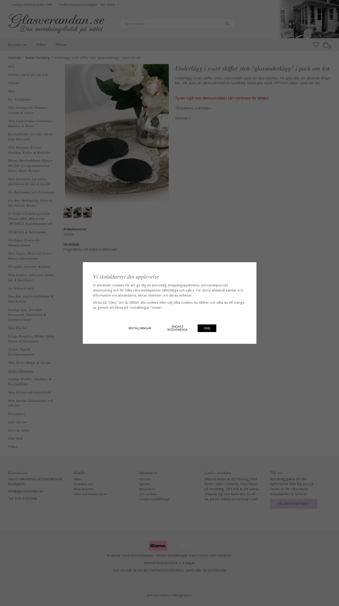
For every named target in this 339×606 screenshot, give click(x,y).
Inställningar (140, 328)
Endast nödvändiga (177, 328)
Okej (207, 328)
